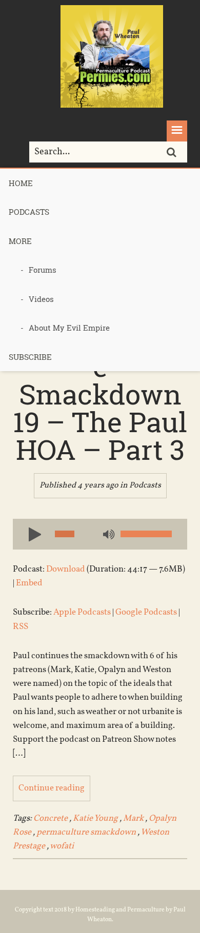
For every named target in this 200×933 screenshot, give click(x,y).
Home (21, 183)
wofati (62, 846)
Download (65, 569)
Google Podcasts (146, 612)
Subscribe (30, 357)
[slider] (146, 534)
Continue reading (51, 788)
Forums (42, 270)
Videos (41, 299)
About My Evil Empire (69, 327)
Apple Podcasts (82, 612)
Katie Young (95, 818)
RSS (20, 627)
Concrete (50, 818)
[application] (100, 534)
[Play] (31, 533)
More (20, 241)
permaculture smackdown (86, 832)
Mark (133, 818)
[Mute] (107, 535)
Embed (29, 583)
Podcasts (29, 212)
